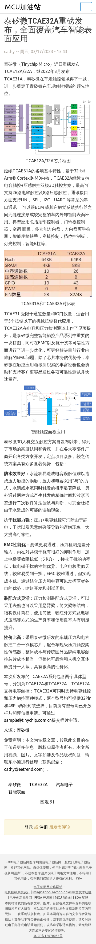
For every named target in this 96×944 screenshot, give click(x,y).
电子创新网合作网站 (48, 887)
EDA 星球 (81, 897)
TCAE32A (38, 784)
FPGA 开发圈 (43, 897)
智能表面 (16, 791)
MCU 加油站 (63, 897)
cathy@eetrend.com (23, 769)
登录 (29, 827)
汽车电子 (64, 784)
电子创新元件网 (21, 897)
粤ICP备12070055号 (48, 936)
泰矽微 (23, 730)
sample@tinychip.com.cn (28, 720)
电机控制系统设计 (17, 892)
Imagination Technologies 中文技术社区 (62, 892)
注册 (43, 827)
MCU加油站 (23, 7)
